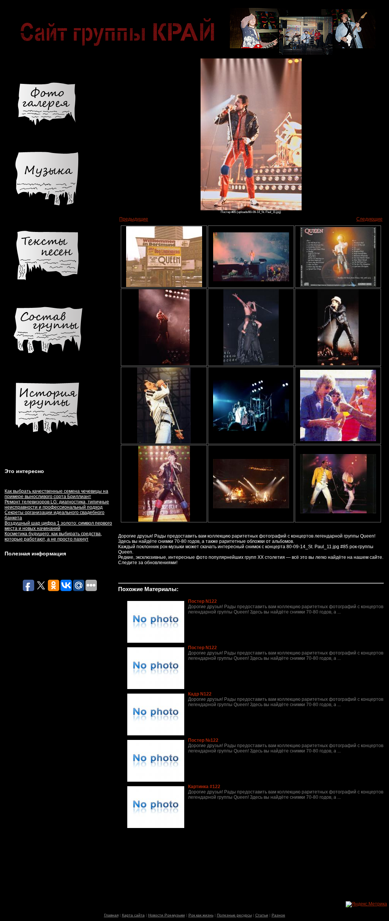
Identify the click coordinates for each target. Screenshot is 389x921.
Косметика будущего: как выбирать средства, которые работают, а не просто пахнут (53, 536)
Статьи (261, 915)
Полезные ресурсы (234, 915)
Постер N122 (202, 601)
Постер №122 (203, 740)
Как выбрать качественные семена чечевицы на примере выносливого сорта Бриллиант (56, 494)
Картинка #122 (204, 786)
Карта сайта (133, 915)
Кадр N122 (200, 694)
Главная (111, 915)
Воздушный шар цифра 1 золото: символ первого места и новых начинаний (58, 525)
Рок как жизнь (200, 915)
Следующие (369, 219)
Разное (278, 915)
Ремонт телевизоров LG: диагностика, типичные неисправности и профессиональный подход (57, 504)
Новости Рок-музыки (166, 915)
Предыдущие (133, 219)
